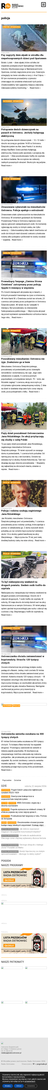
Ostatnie (17, 780)
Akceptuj (7, 1086)
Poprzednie (6, 780)
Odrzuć (18, 1086)
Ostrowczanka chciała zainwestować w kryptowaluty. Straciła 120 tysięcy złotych (22, 659)
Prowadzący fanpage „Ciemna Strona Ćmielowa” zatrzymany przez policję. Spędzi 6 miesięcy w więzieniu (21, 284)
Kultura (4, 803)
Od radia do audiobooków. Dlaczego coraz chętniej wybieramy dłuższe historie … (23, 838)
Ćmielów (6, 253)
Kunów (4, 822)
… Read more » (34, 88)
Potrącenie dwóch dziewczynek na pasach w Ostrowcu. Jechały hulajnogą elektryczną (22, 132)
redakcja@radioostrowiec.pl (11, 1053)
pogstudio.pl (42, 1064)
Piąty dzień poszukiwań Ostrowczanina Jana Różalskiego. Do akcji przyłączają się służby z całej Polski (22, 436)
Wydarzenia (15, 27)
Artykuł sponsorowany (10, 829)
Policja (6, 179)
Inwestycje (5, 816)
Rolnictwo (5, 809)
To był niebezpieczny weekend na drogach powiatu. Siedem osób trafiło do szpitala (23, 585)
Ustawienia (31, 1086)
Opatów (6, 27)
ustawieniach (29, 1081)
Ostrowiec (7, 101)
